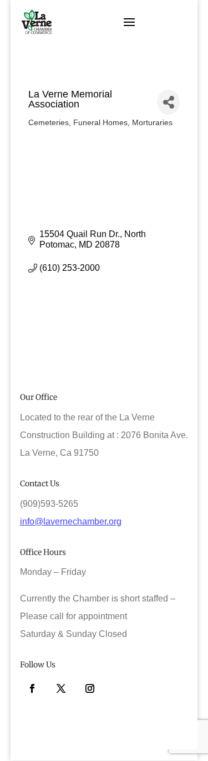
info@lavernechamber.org (70, 521)
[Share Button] (168, 102)
